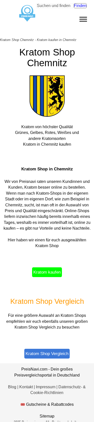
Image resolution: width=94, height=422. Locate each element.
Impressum (46, 387)
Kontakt (26, 387)
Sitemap (47, 416)
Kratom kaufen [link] (47, 272)
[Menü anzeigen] (83, 19)
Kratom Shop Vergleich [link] (47, 353)
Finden (80, 5)
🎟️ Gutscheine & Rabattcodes (47, 404)
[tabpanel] (47, 192)
